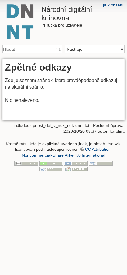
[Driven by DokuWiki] (76, 168)
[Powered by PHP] (76, 163)
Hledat (59, 49)
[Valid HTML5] (101, 163)
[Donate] (51, 163)
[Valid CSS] (51, 168)
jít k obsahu (114, 5)
